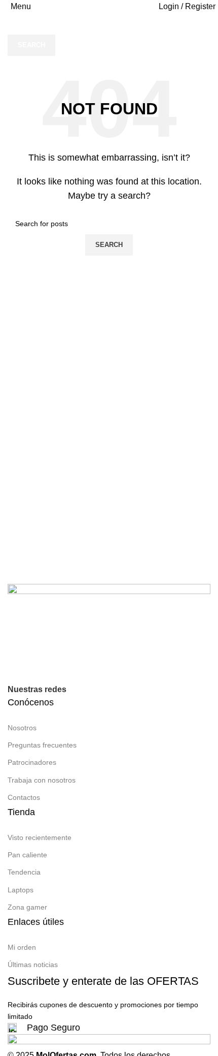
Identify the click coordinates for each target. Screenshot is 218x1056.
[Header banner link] (109, 528)
